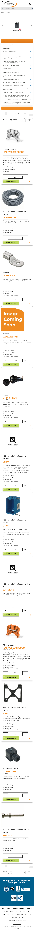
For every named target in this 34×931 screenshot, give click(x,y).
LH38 (6, 461)
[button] (17, 48)
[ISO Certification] (6, 889)
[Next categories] (32, 26)
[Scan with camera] (2, 9)
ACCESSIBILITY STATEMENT (17, 921)
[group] (17, 26)
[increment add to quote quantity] (25, 177)
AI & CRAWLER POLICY (24, 914)
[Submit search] (32, 8)
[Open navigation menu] (2, 6)
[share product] (29, 181)
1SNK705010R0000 (13, 152)
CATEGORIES (6, 908)
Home (3, 12)
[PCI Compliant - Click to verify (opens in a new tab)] (25, 889)
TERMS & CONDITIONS (11, 911)
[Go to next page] (3, 116)
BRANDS (29, 908)
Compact (29, 120)
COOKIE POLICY (25, 911)
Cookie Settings (17, 924)
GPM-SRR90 (10, 397)
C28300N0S (9, 771)
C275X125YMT (10, 336)
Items (23, 118)
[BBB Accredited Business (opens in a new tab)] (18, 889)
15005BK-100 (10, 217)
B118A (6, 525)
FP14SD (7, 835)
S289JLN (8, 713)
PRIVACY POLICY (8, 914)
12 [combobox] (22, 120)
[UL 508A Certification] (12, 889)
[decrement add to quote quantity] (5, 177)
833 (25, 113)
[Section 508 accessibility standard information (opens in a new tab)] (14, 898)
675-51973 (8, 589)
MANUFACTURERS (18, 908)
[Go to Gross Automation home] (2, 2)
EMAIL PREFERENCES (17, 918)
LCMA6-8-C (9, 275)
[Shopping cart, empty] (30, 4)
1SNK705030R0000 (14, 647)
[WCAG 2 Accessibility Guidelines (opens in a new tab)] (20, 898)
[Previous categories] (2, 26)
